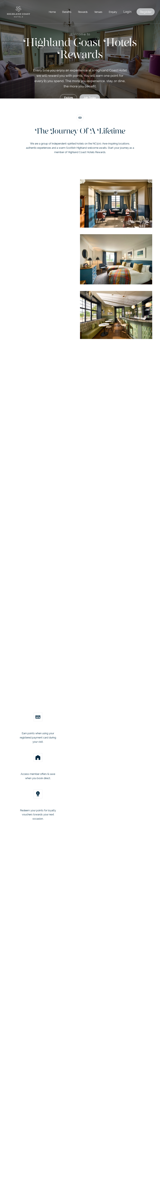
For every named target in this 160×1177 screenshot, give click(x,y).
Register (146, 12)
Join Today (89, 97)
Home (52, 12)
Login (127, 12)
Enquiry (113, 12)
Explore (68, 97)
